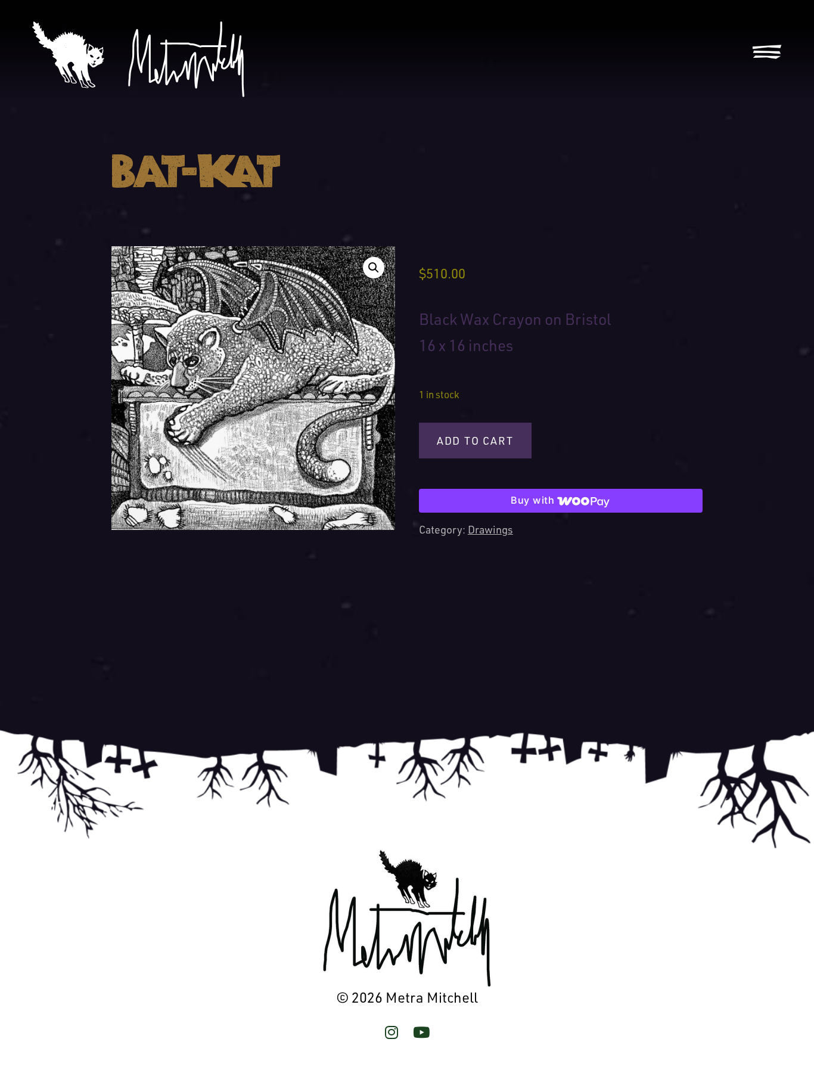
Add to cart (475, 440)
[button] (373, 267)
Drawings (490, 529)
